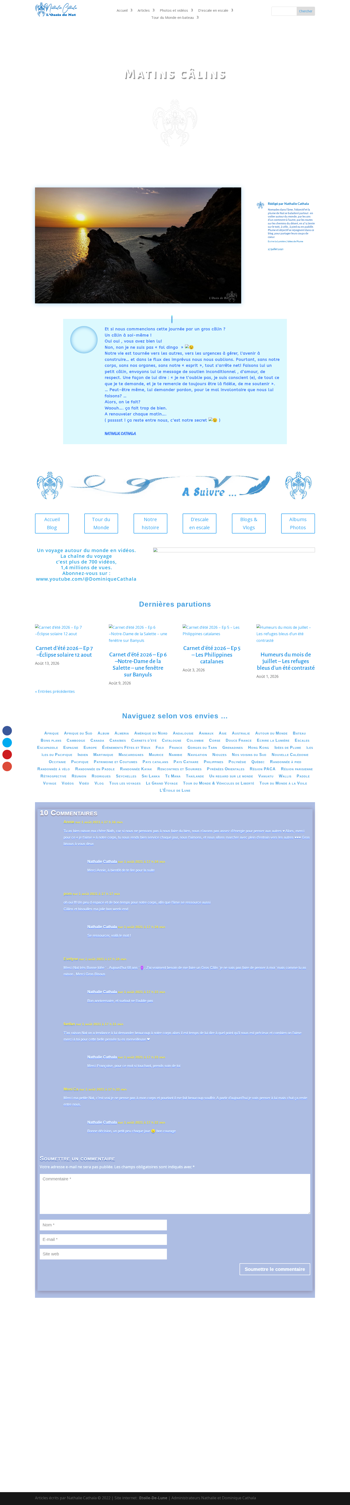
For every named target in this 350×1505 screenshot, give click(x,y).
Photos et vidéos (174, 11)
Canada (97, 740)
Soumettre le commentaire (275, 1269)
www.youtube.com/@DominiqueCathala (86, 579)
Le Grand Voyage (162, 783)
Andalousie (183, 733)
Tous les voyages (125, 783)
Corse (214, 740)
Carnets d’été (144, 740)
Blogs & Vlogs (248, 523)
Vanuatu (266, 776)
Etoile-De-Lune (153, 1497)
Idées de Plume (295, 241)
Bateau (299, 733)
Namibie (175, 755)
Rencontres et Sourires (179, 769)
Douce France (239, 740)
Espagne (70, 748)
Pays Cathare (186, 762)
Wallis (285, 776)
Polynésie (237, 762)
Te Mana (173, 776)
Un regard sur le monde (231, 776)
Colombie (195, 740)
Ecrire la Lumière (277, 241)
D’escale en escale (213, 11)
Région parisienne (297, 769)
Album (103, 733)
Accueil (122, 11)
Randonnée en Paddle (95, 769)
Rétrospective (53, 776)
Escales (302, 740)
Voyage (49, 783)
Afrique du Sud (78, 733)
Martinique (103, 755)
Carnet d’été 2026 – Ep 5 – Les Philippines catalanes (211, 654)
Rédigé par (276, 203)
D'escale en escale (199, 523)
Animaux (206, 733)
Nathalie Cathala (296, 203)
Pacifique (80, 762)
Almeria (122, 733)
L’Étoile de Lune (175, 790)
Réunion (79, 776)
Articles (144, 11)
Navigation (197, 755)
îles (309, 748)
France (175, 748)
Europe (90, 748)
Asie (223, 733)
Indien (83, 755)
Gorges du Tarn (202, 748)
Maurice (156, 755)
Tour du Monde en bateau (172, 18)
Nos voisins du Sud (249, 755)
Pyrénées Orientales (226, 769)
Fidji (160, 748)
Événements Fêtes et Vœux (126, 748)
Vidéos (68, 783)
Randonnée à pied (285, 762)
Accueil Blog (52, 523)
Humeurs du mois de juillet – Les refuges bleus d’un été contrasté (286, 661)
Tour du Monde (101, 523)
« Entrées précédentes (55, 691)
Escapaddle (47, 748)
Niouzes (219, 755)
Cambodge (76, 740)
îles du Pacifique (57, 755)
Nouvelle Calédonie (290, 755)
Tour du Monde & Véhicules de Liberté (218, 783)
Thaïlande (195, 776)
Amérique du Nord (151, 733)
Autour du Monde (271, 733)
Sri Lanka (151, 776)
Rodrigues (101, 776)
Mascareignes (131, 755)
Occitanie (57, 762)
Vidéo (84, 783)
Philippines (213, 762)
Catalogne (171, 740)
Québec (258, 762)
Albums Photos (298, 523)
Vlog (99, 783)
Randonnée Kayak (136, 769)
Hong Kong (258, 748)
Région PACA (263, 769)
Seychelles (126, 776)
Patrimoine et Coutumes (115, 762)
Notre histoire (150, 523)
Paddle (303, 776)
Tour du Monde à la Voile (283, 783)
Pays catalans (155, 762)
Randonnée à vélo (53, 769)
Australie (241, 733)
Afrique (51, 733)
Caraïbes (118, 740)
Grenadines (232, 748)
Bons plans (51, 740)
